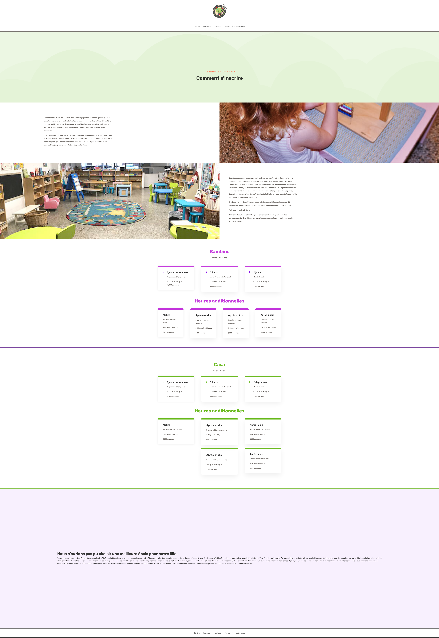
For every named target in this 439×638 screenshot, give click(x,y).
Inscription (218, 27)
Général (197, 27)
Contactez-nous (238, 27)
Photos (227, 27)
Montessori (207, 27)
